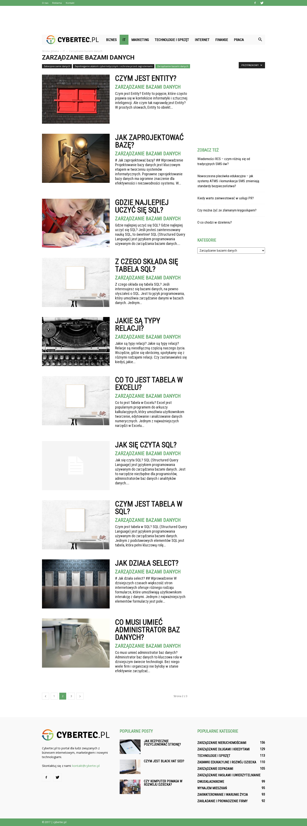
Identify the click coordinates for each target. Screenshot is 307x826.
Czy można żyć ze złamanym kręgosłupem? (226, 210)
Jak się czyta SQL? (146, 444)
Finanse (221, 40)
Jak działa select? (147, 563)
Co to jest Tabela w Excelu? (149, 383)
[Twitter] (262, 3)
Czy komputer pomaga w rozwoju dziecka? (163, 783)
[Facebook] (255, 3)
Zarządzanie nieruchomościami (221, 743)
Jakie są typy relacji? (137, 324)
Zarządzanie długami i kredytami (223, 749)
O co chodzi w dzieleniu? (214, 222)
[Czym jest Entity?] (76, 99)
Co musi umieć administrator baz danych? (147, 630)
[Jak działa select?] (76, 583)
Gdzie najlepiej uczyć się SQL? (142, 206)
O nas (45, 2)
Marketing (140, 40)
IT (124, 40)
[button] (260, 40)
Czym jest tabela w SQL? (148, 508)
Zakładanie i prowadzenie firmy (222, 801)
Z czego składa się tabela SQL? (146, 265)
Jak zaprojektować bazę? (149, 141)
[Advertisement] (153, 20)
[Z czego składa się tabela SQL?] (76, 282)
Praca (239, 40)
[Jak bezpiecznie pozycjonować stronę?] (130, 746)
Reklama (57, 2)
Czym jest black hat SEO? (164, 761)
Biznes (111, 40)
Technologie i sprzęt (172, 40)
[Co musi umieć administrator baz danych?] (76, 643)
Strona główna (50, 51)
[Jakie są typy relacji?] (76, 341)
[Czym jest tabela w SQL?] (76, 524)
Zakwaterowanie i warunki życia (222, 795)
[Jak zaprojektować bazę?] (76, 158)
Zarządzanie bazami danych (172, 66)
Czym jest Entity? (145, 78)
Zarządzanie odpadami (215, 769)
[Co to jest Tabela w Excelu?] (76, 400)
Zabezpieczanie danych (57, 66)
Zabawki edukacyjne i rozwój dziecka (226, 762)
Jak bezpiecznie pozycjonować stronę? (162, 742)
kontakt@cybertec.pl (86, 766)
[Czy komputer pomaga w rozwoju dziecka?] (130, 787)
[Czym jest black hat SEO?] (130, 767)
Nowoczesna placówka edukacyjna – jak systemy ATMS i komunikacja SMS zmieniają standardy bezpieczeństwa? (228, 181)
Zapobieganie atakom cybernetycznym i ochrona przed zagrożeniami (114, 66)
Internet (202, 40)
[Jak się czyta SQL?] (76, 465)
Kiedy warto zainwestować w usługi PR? (225, 198)
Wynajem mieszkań (212, 788)
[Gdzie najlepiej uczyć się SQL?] (76, 223)
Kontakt (70, 2)
